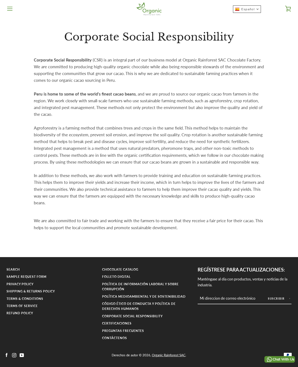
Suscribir (277, 298)
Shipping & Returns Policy (31, 291)
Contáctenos (114, 338)
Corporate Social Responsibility (132, 316)
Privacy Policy (20, 284)
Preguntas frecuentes (123, 331)
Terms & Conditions (25, 298)
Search (13, 269)
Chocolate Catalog (120, 269)
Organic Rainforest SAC (168, 355)
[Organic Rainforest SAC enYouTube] (22, 354)
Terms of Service (22, 306)
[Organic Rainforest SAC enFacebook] (6, 354)
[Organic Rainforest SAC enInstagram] (14, 354)
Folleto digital (116, 276)
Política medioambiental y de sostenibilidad (144, 296)
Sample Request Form (26, 276)
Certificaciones (117, 323)
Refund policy (20, 313)
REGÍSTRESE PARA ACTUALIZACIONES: (241, 270)
